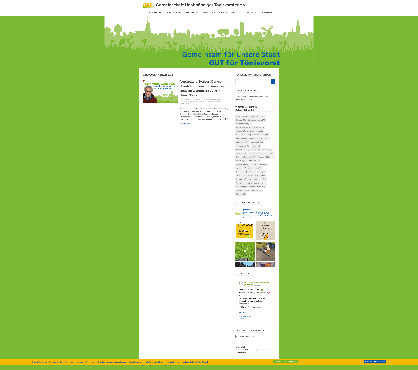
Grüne (255, 146)
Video (245, 313)
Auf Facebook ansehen (245, 316)
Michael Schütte (266, 157)
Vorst (261, 186)
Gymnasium (242, 149)
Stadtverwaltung (256, 175)
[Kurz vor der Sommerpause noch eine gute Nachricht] (245, 251)
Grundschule (242, 146)
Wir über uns (155, 13)
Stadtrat (241, 175)
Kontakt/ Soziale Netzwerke (244, 13)
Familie (265, 138)
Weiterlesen (185, 124)
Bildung (241, 120)
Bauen (260, 116)
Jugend (241, 153)
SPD (252, 172)
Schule (241, 168)
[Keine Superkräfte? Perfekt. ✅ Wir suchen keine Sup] (245, 230)
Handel (255, 149)
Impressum (267, 13)
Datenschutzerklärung (375, 362)
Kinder (253, 153)
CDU (259, 131)
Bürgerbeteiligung (256, 120)
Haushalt (267, 149)
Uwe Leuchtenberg (257, 179)
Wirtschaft (256, 190)
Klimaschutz (266, 153)
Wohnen (241, 194)
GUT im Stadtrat (174, 13)
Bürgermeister (243, 123)
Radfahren (254, 160)
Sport (261, 172)
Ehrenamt (241, 138)
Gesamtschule (256, 142)
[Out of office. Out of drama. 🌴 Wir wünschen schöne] (265, 230)
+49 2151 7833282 (250, 99)
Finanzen (241, 142)
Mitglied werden (219, 13)
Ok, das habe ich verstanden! (286, 362)
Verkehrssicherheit (257, 183)
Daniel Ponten (243, 135)
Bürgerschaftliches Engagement (250, 127)
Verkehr (241, 183)
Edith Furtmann (197, 99)
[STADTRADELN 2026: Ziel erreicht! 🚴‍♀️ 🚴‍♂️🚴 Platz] (265, 251)
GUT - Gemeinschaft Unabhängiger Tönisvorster (256, 283)
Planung (241, 160)
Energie (254, 138)
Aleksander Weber (245, 116)
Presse (205, 13)
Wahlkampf (242, 190)
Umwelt (241, 179)
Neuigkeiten (191, 13)
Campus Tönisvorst (245, 131)
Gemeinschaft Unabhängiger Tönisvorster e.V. (201, 4)
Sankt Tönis (260, 164)
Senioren (241, 172)
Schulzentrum (255, 168)
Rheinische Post (244, 164)
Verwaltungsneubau (245, 186)
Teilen (242, 318)
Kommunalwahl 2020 (216, 101)
